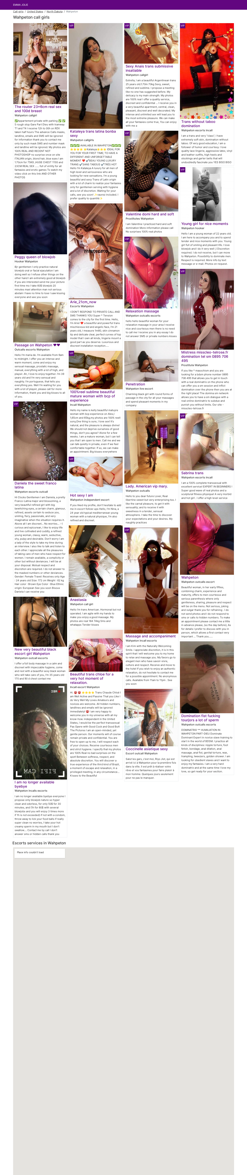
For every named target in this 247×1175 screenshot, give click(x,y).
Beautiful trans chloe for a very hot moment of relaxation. (92, 678)
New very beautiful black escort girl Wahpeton (35, 651)
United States (35, 11)
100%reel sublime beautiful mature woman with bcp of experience (92, 396)
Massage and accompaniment (151, 636)
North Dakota (55, 11)
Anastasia (78, 600)
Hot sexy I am (81, 495)
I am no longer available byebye (34, 784)
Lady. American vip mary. (147, 486)
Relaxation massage (142, 311)
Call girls (18, 11)
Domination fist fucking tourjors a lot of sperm (200, 718)
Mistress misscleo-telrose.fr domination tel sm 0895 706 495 (204, 356)
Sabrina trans (192, 473)
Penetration (135, 384)
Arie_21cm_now (83, 302)
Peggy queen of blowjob (35, 257)
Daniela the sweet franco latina (35, 485)
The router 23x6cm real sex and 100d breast (38, 109)
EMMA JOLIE (20, 4)
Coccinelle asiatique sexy (147, 749)
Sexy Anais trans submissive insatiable (149, 68)
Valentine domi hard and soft (150, 214)
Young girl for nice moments (204, 224)
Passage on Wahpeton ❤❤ (37, 345)
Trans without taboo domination (198, 124)
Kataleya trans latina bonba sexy (93, 133)
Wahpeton (189, 577)
